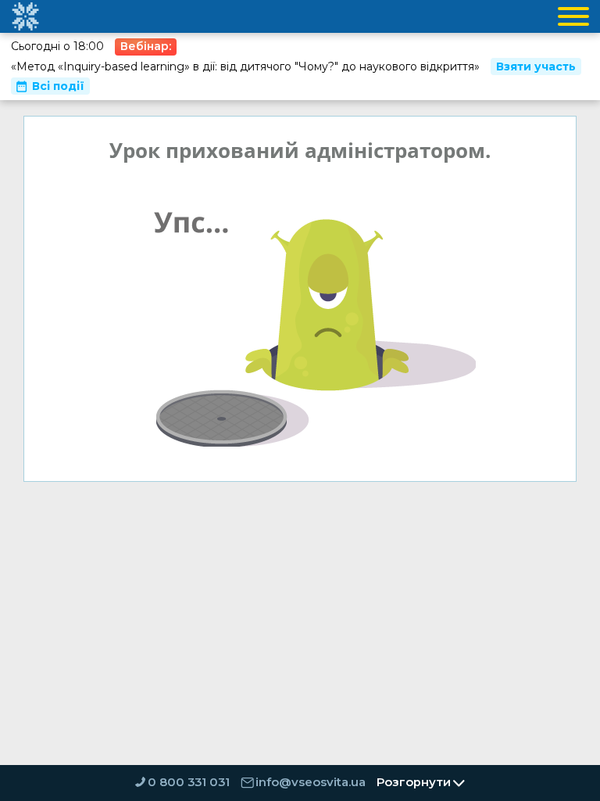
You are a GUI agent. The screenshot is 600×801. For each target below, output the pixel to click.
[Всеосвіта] (25, 16)
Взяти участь (536, 66)
